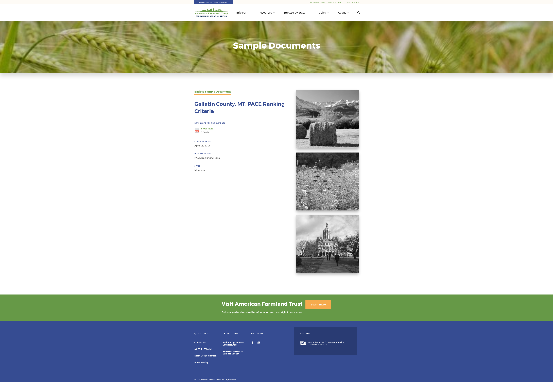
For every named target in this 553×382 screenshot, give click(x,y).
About (342, 12)
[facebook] (252, 343)
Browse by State (294, 12)
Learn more (318, 304)
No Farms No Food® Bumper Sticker (233, 352)
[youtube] (258, 343)
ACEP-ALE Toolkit (203, 349)
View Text (207, 130)
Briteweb (232, 380)
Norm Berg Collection (205, 355)
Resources (265, 12)
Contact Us (353, 2)
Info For (241, 12)
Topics (321, 12)
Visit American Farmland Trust (213, 2)
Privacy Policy (201, 362)
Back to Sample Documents (212, 91)
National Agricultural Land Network (233, 343)
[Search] (356, 12)
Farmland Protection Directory (326, 2)
